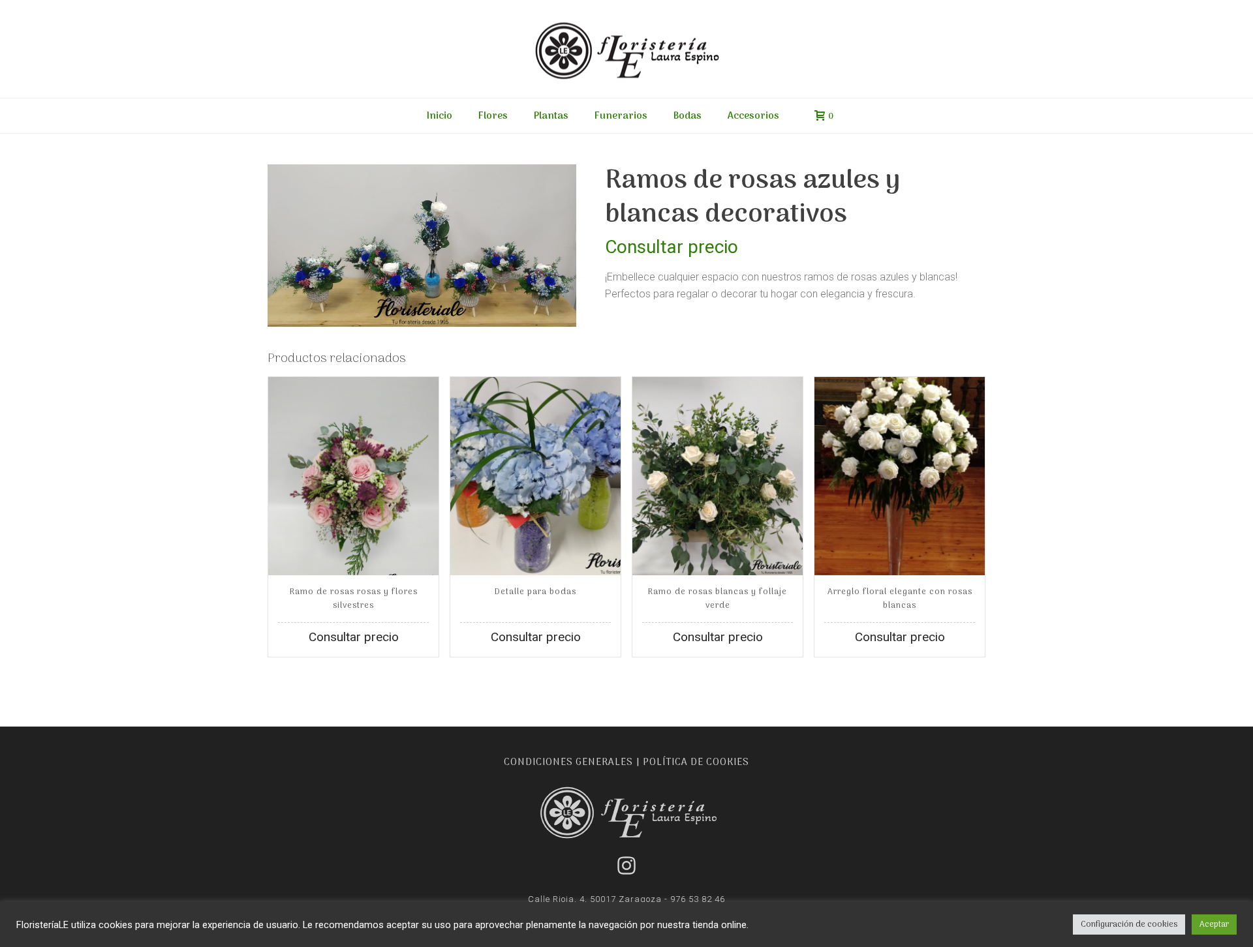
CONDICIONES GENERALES (568, 762)
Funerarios (621, 116)
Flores (493, 116)
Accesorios (753, 116)
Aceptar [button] (1214, 924)
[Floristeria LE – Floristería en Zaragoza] (626, 49)
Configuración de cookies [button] (1129, 924)
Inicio (439, 116)
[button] (548, 192)
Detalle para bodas (535, 592)
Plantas (551, 116)
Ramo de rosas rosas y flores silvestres (354, 598)
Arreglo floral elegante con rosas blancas (900, 598)
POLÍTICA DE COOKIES (696, 762)
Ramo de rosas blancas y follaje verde (717, 598)
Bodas (687, 116)
